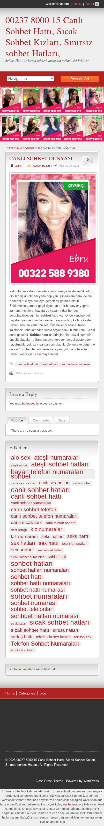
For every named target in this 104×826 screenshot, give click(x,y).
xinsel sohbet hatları (22, 650)
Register (76, 4)
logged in (32, 403)
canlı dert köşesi (21, 733)
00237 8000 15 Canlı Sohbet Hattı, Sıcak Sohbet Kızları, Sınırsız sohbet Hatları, (49, 36)
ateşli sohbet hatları (60, 464)
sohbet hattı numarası (76, 364)
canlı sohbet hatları (40, 490)
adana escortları (43, 708)
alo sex (20, 457)
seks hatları (52, 536)
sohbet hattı (50, 364)
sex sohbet (22, 549)
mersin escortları (41, 739)
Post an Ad (79, 79)
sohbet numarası (34, 602)
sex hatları (23, 543)
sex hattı (49, 543)
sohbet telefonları (32, 609)
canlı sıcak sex (26, 522)
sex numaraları (75, 543)
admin (18, 165)
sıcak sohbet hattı (30, 630)
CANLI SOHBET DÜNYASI (40, 158)
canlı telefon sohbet (60, 523)
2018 (19, 147)
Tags (61, 420)
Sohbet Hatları (41, 165)
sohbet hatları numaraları (40, 570)
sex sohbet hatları (50, 550)
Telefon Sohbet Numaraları (45, 643)
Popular (17, 420)
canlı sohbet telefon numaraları (44, 516)
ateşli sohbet (19, 465)
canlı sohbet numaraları (31, 503)
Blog (42, 693)
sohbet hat (57, 557)
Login (88, 4)
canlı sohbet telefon (33, 509)
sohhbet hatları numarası (44, 616)
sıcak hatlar (18, 623)
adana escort (19, 708)
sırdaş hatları (65, 630)
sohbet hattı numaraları (40, 583)
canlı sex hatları (54, 482)
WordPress (91, 781)
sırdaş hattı (21, 636)
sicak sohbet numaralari (27, 557)
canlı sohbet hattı (28, 364)
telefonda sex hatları (53, 637)
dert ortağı (19, 530)
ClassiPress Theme (49, 781)
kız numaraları (47, 529)
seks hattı (77, 536)
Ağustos (30, 147)
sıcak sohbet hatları (59, 622)
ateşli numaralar (56, 457)
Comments (41, 420)
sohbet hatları (32, 563)
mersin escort (65, 739)
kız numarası (24, 536)
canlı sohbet (81, 483)
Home (10, 147)
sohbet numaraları (39, 596)
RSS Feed (97, 4)
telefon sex (82, 637)
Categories (27, 693)
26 (38, 147)
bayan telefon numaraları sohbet (47, 474)
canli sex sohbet (23, 483)
